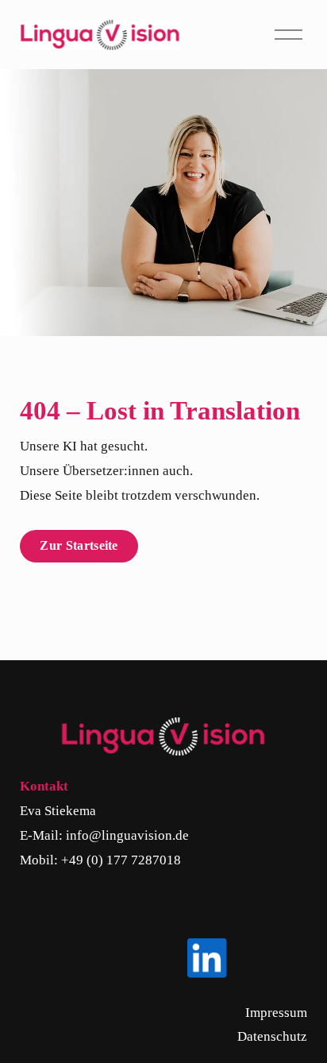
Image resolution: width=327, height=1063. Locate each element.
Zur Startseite (78, 545)
